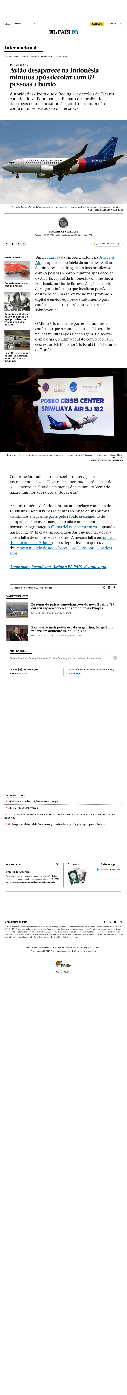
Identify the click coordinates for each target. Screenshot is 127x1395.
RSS (74, 951)
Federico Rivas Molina (57, 636)
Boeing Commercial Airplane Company (48, 658)
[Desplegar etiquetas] (115, 658)
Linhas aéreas (94, 658)
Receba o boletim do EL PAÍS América (33, 587)
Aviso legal (56, 947)
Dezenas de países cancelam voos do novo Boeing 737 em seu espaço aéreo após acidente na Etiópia (72, 606)
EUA (65, 56)
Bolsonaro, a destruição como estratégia (34, 801)
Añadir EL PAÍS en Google (109, 244)
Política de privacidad (86, 947)
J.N (43, 613)
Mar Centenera (38, 636)
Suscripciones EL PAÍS (40, 951)
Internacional (20, 48)
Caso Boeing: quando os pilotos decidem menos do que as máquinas (17, 357)
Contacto (29, 947)
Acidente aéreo (18, 65)
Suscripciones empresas (61, 951)
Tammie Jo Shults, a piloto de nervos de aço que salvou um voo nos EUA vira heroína (16, 319)
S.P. (32, 613)
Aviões (81, 658)
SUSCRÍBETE (97, 24)
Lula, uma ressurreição (24, 807)
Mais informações (18, 673)
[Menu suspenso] (7, 32)
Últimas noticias (14, 795)
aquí (78, 673)
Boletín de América (18, 872)
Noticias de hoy (89, 951)
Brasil (12, 658)
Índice (79, 951)
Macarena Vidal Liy (63, 231)
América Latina (12, 56)
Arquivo (73, 864)
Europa (33, 56)
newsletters (13, 864)
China (58, 56)
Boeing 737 (51, 257)
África (24, 56)
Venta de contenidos (42, 947)
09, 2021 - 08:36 (51, 235)
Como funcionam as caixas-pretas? (16, 284)
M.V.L (38, 613)
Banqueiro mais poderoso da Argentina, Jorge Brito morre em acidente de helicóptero (72, 629)
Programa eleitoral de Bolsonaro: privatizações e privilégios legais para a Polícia (58, 824)
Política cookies (69, 947)
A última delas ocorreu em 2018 (73, 527)
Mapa (98, 947)
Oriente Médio (46, 56)
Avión (73, 658)
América (22, 658)
